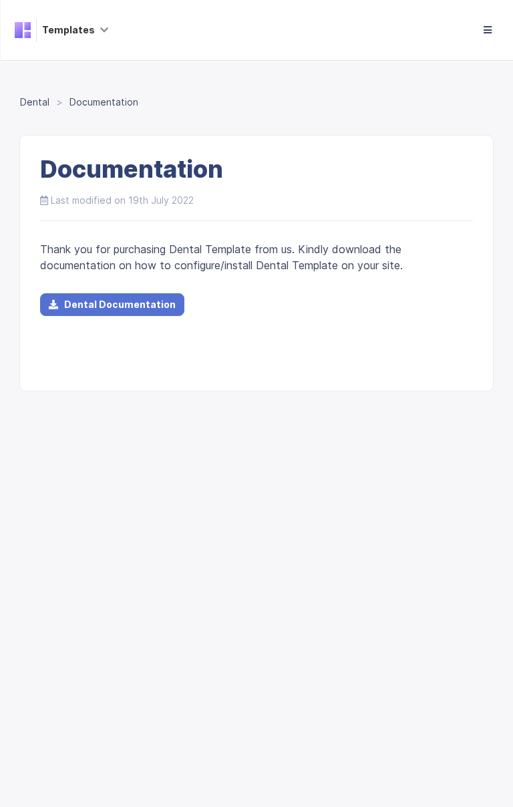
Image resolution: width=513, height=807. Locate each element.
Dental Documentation (117, 304)
